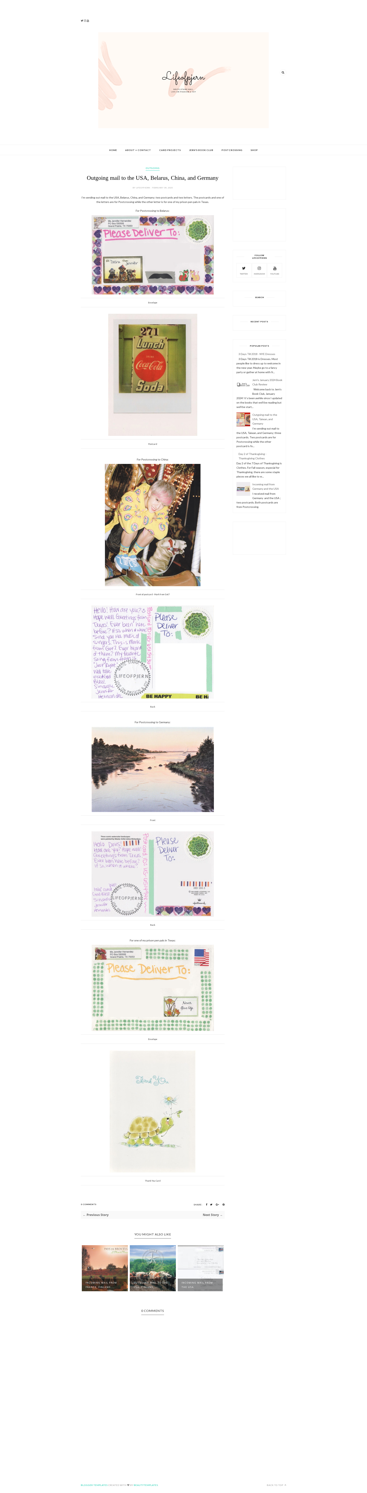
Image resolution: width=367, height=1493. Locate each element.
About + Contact (138, 150)
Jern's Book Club (201, 150)
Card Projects (170, 150)
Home (113, 150)
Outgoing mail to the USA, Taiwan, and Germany (264, 419)
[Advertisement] (103, 11)
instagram (259, 274)
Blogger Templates (94, 1485)
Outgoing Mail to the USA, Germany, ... (199, 1285)
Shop (254, 150)
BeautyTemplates (146, 1485)
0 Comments (89, 1204)
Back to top (275, 1485)
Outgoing (153, 168)
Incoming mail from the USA (149, 1285)
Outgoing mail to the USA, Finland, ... (103, 1285)
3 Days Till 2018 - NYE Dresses (257, 354)
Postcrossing (232, 150)
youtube (274, 274)
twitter (244, 274)
